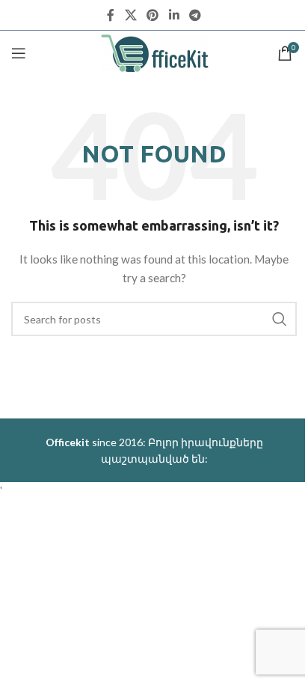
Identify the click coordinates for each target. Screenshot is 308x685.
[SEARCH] (279, 319)
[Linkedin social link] (174, 15)
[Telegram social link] (195, 15)
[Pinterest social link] (153, 15)
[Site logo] (154, 52)
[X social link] (130, 15)
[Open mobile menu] (19, 53)
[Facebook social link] (111, 15)
